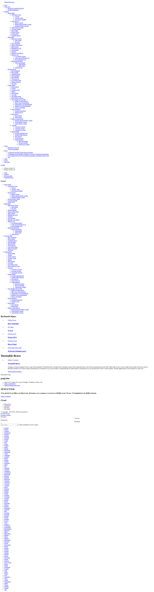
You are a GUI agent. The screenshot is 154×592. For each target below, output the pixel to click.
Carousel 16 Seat (20, 128)
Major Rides (11, 13)
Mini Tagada (15, 47)
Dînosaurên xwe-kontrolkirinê (23, 104)
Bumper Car (14, 55)
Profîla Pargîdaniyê (13, 10)
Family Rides (11, 85)
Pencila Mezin (15, 75)
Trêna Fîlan (22, 66)
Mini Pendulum (15, 43)
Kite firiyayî (18, 136)
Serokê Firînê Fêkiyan (21, 135)
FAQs (6, 160)
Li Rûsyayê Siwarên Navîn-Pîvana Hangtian (20, 152)
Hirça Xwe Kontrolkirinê (22, 103)
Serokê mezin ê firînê (17, 27)
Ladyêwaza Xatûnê (24, 144)
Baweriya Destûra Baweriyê (16, 8)
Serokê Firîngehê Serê (21, 133)
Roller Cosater (19, 23)
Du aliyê (17, 42)
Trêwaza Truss (19, 18)
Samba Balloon (19, 139)
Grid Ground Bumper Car (22, 58)
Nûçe (5, 159)
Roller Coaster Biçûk (17, 119)
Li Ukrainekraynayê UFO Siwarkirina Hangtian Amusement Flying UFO (28, 155)
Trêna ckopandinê (20, 63)
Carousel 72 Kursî (20, 127)
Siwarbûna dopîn (16, 96)
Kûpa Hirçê (18, 117)
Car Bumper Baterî (20, 56)
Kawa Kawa (18, 115)
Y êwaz (17, 16)
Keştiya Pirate (15, 32)
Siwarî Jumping (15, 109)
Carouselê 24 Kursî (20, 130)
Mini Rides (11, 37)
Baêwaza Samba (23, 141)
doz (9, 157)
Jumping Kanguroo (20, 111)
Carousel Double (16, 29)
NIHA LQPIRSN (6, 396)
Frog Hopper (15, 50)
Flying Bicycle (19, 138)
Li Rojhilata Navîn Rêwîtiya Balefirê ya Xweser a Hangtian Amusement (28, 154)
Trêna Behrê (22, 64)
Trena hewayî (15, 21)
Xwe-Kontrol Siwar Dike (18, 99)
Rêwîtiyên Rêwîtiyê (17, 61)
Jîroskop (13, 51)
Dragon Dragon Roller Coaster (23, 120)
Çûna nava (7, 7)
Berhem (6, 11)
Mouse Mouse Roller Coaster (23, 24)
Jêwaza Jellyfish (23, 143)
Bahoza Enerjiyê (16, 82)
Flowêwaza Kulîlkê (20, 19)
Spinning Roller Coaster (22, 26)
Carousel (13, 125)
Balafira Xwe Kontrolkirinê (22, 106)
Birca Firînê (14, 31)
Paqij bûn (7, 162)
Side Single (18, 40)
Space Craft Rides (20, 107)
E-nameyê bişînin (6, 415)
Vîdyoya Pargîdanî (13, 149)
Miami (13, 91)
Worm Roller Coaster (21, 122)
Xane (5, 5)
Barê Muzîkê (15, 77)
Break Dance (15, 87)
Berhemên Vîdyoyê (13, 147)
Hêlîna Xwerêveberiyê (21, 101)
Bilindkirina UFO (16, 48)
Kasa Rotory (15, 114)
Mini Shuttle (14, 93)
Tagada (13, 88)
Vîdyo (6, 146)
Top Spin (14, 83)
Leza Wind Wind (16, 80)
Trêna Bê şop (18, 67)
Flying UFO (14, 34)
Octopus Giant (15, 90)
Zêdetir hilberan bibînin (15, 371)
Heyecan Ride (12, 69)
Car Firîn (13, 95)
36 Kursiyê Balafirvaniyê (17, 351)
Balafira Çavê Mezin (17, 53)
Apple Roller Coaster (21, 123)
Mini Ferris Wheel (16, 39)
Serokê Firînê (15, 131)
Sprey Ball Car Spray (17, 98)
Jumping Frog (19, 112)
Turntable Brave (15, 35)
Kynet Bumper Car (20, 59)
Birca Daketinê (15, 71)
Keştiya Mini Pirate (16, 45)
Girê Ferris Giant (16, 15)
